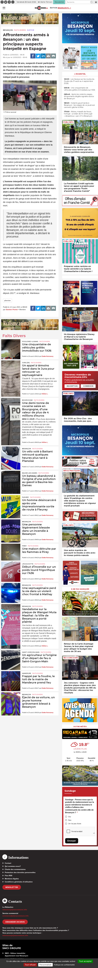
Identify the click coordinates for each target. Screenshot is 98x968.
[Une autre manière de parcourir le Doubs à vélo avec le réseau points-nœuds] (80, 535)
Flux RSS (8, 875)
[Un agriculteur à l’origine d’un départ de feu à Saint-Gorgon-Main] (10, 656)
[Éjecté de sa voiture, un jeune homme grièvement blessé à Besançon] (10, 698)
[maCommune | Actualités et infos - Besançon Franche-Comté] (41, 8)
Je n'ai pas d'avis (74, 824)
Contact (8, 863)
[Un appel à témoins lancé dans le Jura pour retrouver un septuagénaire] (10, 366)
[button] (91, 2)
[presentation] (64, 603)
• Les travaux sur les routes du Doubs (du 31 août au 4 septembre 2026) (79, 81)
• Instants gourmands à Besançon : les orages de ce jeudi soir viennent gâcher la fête (79, 105)
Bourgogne (27, 400)
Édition (53, 8)
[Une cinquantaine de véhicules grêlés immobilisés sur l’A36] (10, 345)
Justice (30, 30)
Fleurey (25, 497)
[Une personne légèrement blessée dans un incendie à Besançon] (10, 525)
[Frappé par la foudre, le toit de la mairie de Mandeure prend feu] (10, 677)
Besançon (8, 30)
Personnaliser (45, 964)
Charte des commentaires (15, 869)
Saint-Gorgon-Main (30, 652)
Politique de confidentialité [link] (64, 965)
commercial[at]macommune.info (15, 916)
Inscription (72, 386)
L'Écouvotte (27, 564)
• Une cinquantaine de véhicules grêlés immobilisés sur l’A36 (79, 89)
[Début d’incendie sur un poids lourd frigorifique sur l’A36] (10, 568)
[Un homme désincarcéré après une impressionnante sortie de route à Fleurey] (10, 501)
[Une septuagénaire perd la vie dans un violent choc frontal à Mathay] (10, 589)
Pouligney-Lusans (30, 341)
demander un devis (15, 922)
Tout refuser (30, 964)
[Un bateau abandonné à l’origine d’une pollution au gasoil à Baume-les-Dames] (10, 477)
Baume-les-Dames (29, 473)
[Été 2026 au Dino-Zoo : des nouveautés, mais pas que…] (80, 403)
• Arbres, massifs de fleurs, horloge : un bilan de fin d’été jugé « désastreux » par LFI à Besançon (78, 114)
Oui (69, 817)
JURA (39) (26, 363)
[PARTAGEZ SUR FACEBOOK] (32, 56)
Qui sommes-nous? (13, 866)
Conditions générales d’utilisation (19, 882)
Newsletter (11, 887)
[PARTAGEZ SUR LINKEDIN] (43, 56)
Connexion (88, 386)
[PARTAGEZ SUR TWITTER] (38, 56)
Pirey (24, 546)
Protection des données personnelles (20, 872)
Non (69, 820)
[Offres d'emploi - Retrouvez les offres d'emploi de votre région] (80, 205)
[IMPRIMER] (53, 56)
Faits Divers (20, 30)
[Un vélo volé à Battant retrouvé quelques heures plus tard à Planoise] (10, 452)
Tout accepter (85, 961)
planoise (7, 300)
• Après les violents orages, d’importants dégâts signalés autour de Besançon (79, 96)
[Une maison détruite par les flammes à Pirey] (10, 550)
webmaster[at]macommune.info (15, 935)
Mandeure (26, 673)
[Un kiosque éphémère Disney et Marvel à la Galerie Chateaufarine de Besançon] (80, 319)
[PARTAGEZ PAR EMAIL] (48, 56)
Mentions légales (12, 879)
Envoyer (71, 840)
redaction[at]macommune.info (14, 910)
